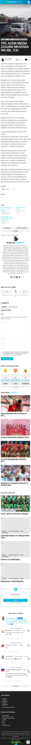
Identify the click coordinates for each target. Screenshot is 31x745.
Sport (10, 509)
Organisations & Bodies (8, 707)
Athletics (4, 700)
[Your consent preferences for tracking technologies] (28, 742)
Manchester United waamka (12, 581)
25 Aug (24, 630)
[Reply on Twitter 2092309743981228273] (6, 639)
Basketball (5, 704)
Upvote (7, 292)
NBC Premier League (8, 716)
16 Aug (8, 671)
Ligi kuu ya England (13, 531)
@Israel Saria (8, 656)
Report (16, 231)
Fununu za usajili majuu (10, 559)
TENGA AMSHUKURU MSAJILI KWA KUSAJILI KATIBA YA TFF (7, 218)
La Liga (4, 719)
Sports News (16, 509)
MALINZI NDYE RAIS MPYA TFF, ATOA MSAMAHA (6, 209)
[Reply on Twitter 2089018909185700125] (6, 681)
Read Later (8, 228)
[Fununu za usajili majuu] (15, 549)
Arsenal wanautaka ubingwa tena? (15, 437)
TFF (17, 235)
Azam (3, 235)
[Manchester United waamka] (15, 571)
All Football (5, 715)
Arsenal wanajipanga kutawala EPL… (13, 460)
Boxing (4, 703)
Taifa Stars (11, 235)
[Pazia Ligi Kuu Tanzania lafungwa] (15, 503)
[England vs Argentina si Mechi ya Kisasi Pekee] (15, 473)
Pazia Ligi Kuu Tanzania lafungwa (14, 514)
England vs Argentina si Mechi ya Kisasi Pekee (14, 484)
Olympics (4, 698)
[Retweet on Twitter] (9, 628)
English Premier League (8, 718)
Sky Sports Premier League (12, 669)
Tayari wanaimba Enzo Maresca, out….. (14, 414)
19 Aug (20, 645)
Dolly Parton (8, 630)
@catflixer (15, 645)
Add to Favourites (22, 228)
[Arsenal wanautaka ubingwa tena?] (15, 427)
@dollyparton (18, 630)
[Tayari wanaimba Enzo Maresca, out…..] (15, 403)
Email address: (15, 594)
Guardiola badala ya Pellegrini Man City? (15, 537)
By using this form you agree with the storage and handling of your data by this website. (16, 352)
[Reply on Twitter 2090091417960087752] (6, 652)
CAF (3, 721)
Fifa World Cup (6, 725)
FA (3, 722)
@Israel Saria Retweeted (16, 628)
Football (14, 392)
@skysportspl (26, 669)
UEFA (3, 724)
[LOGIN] (29, 2)
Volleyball (4, 701)
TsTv (3, 705)
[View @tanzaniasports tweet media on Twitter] (10, 634)
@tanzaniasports (19, 656)
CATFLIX (7, 645)
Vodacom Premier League (8, 510)
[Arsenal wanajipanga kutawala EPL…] (15, 449)
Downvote (24, 292)
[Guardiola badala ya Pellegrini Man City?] (15, 525)
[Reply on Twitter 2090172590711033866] (6, 663)
